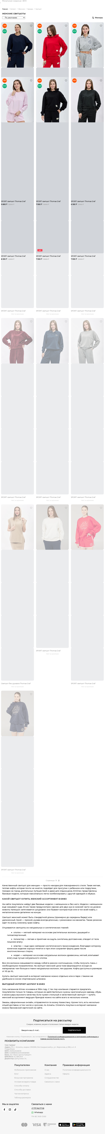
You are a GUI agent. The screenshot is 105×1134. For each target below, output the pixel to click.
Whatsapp (38, 1112)
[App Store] (64, 1125)
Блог (16, 1074)
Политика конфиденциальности (77, 1070)
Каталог (13, 9)
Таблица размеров (22, 1098)
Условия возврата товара (25, 1082)
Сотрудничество (52, 1078)
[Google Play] (79, 1125)
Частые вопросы (21, 1094)
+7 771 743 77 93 (37, 1108)
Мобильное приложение (25, 1070)
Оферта (66, 1074)
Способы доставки (22, 1090)
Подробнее (10, 1049)
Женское (21, 9)
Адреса (48, 1074)
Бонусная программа (23, 1078)
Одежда (30, 9)
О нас (47, 1070)
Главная (5, 9)
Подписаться (74, 1030)
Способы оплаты (21, 1086)
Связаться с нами (52, 1082)
